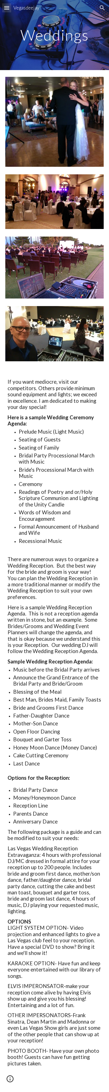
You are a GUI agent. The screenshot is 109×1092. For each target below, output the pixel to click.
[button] (6, 7)
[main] (54, 35)
